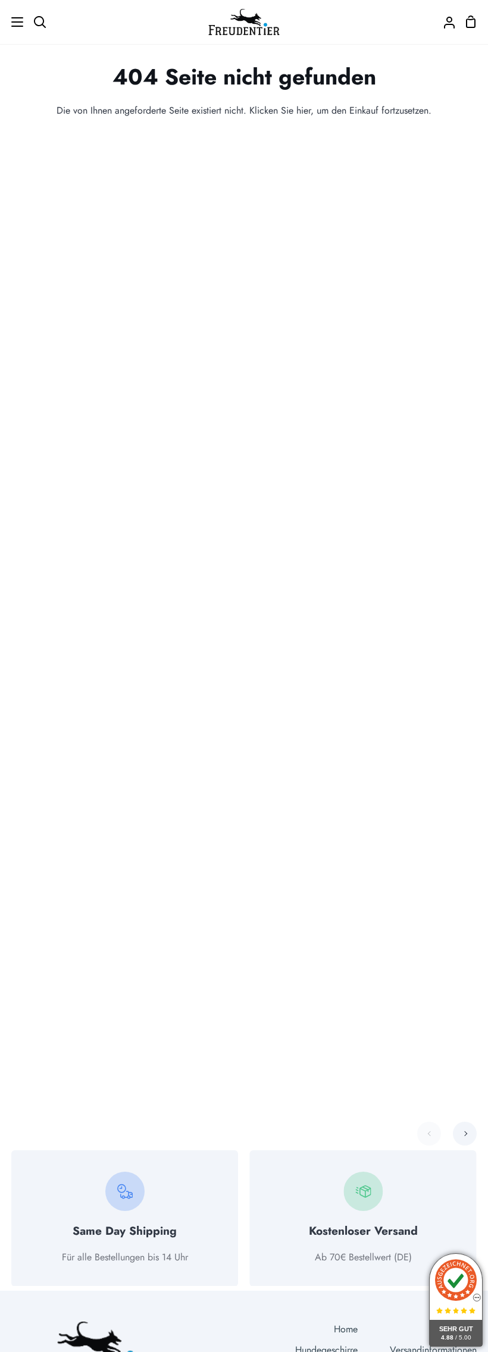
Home (346, 1329)
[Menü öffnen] (12, 22)
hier (303, 110)
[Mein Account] (444, 22)
